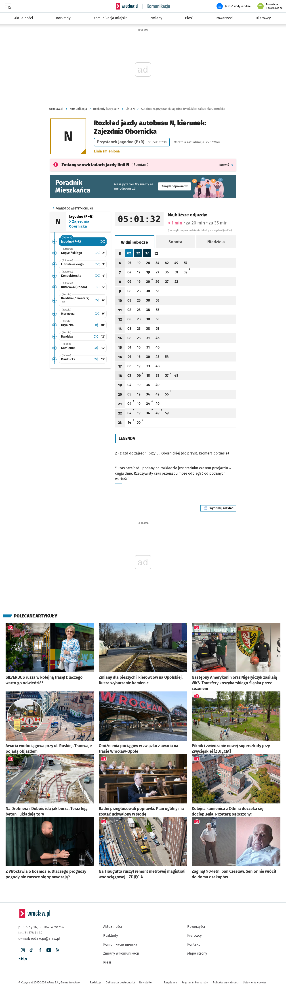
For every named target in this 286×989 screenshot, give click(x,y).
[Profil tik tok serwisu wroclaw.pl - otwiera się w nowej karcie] (31, 950)
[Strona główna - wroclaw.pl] (127, 6)
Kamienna (68, 348)
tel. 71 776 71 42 (30, 933)
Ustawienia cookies (255, 982)
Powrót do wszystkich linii (74, 208)
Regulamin (170, 982)
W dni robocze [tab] (134, 242)
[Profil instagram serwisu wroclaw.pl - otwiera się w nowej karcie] (23, 950)
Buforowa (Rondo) (74, 287)
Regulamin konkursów (194, 982)
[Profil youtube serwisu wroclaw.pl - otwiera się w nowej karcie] (49, 950)
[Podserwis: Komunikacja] (156, 6)
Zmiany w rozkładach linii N (95, 164)
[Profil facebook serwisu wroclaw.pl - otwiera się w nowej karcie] (40, 950)
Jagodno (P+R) (71, 241)
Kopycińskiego (71, 253)
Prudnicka (68, 359)
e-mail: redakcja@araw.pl (39, 938)
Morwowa (68, 314)
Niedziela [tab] (216, 241)
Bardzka (67, 336)
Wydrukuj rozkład (223, 508)
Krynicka (67, 325)
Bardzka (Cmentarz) (77, 300)
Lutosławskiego (72, 264)
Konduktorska (71, 276)
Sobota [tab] (175, 241)
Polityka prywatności (225, 982)
